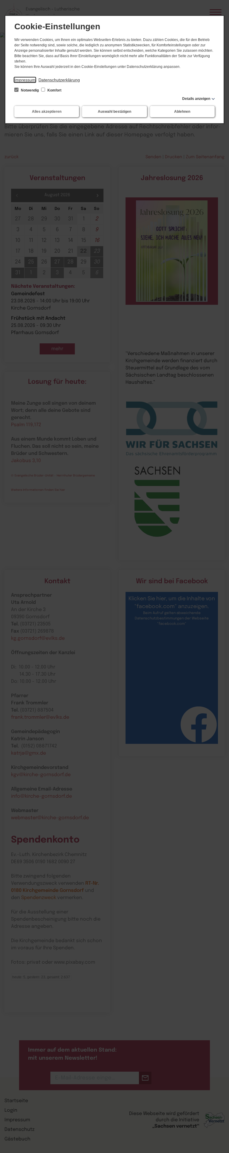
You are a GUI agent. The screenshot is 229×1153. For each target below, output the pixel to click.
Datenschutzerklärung (59, 79)
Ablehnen (182, 111)
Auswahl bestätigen (114, 111)
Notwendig (30, 90)
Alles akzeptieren (46, 111)
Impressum (24, 79)
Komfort (54, 90)
